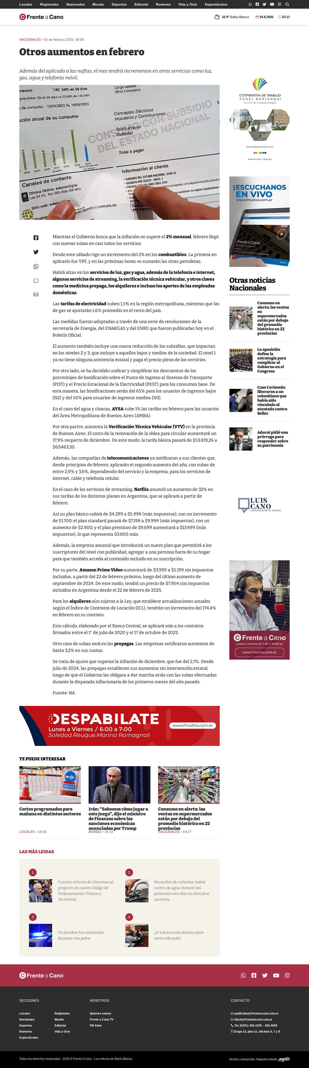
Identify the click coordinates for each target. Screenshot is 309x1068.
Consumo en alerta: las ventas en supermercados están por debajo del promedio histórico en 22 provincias (273, 318)
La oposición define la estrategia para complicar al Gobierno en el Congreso (271, 360)
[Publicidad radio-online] (259, 221)
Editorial (141, 4)
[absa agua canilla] (136, 890)
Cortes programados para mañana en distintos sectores (50, 811)
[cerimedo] (241, 400)
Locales (25, 4)
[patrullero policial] (40, 935)
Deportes (119, 4)
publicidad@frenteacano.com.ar (257, 1013)
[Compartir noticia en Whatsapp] (36, 266)
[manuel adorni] (241, 439)
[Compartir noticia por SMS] (36, 280)
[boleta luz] (119, 152)
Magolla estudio (267, 1059)
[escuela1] (136, 935)
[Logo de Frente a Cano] (41, 17)
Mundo (98, 4)
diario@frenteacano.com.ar (253, 1019)
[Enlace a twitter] (264, 4)
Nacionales (75, 4)
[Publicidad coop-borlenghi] (259, 117)
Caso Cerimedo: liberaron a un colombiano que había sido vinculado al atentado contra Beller (272, 400)
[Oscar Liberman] (40, 890)
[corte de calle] (50, 784)
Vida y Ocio (187, 4)
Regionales (49, 4)
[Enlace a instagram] (279, 4)
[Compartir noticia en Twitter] (36, 252)
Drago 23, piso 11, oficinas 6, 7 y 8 (257, 1031)
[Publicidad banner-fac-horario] (259, 610)
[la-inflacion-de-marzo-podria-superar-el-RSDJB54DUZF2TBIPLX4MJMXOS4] (241, 318)
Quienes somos (100, 1013)
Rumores (163, 4)
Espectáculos (216, 4)
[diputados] (241, 360)
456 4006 (271, 1025)
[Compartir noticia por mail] (36, 294)
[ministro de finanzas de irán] (119, 784)
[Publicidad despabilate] (119, 726)
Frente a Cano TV (101, 1019)
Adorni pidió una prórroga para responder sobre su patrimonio (272, 439)
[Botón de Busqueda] (287, 4)
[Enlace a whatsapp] (250, 4)
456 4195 (255, 1025)
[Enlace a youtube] (272, 4)
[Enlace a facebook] (257, 4)
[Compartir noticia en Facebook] (36, 237)
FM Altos (96, 1025)
